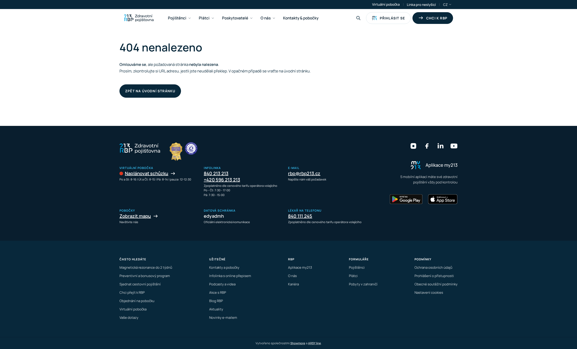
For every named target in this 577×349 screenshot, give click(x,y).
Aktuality (216, 309)
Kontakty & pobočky (300, 18)
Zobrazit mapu (135, 216)
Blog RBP (216, 300)
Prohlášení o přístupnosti (434, 275)
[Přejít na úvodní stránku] (138, 18)
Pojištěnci (357, 267)
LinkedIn (440, 146)
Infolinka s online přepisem (230, 275)
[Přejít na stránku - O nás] (191, 148)
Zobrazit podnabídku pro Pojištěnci (189, 18)
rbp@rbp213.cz (304, 173)
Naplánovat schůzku (146, 173)
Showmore (297, 343)
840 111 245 (300, 216)
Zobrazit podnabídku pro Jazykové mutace (450, 4)
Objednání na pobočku (136, 300)
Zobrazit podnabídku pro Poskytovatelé (251, 18)
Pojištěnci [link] (177, 18)
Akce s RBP (217, 292)
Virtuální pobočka (386, 4)
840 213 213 (216, 173)
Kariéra (293, 284)
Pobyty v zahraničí (363, 284)
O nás (292, 275)
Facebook (426, 146)
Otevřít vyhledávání (358, 18)
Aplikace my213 (300, 267)
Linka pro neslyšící (421, 4)
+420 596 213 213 (222, 180)
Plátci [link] (204, 18)
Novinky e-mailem (223, 317)
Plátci (353, 275)
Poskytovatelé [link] (235, 18)
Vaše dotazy (128, 317)
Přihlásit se (392, 18)
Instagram (413, 146)
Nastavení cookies (428, 292)
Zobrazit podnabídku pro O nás (273, 18)
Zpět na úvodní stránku (150, 91)
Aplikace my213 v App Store (443, 199)
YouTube (454, 146)
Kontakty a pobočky (224, 267)
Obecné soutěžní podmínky (436, 284)
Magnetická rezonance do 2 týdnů (145, 267)
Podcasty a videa (222, 284)
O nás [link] (266, 18)
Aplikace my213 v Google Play (406, 199)
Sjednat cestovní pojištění (140, 284)
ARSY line (314, 343)
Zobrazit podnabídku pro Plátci (212, 18)
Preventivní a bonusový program (144, 275)
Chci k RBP (436, 18)
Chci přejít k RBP (132, 292)
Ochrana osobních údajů (433, 267)
